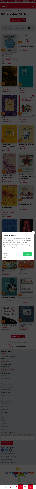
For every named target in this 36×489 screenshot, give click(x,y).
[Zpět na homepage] (5, 486)
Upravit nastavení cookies (6, 255)
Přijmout (27, 254)
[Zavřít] (33, 232)
